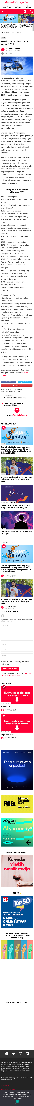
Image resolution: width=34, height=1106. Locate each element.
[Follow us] (28, 11)
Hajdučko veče (7, 734)
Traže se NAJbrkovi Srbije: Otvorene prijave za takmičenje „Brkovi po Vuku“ (16, 479)
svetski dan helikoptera (11, 391)
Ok (17, 1101)
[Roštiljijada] (17, 695)
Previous (1, 22)
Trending (4, 687)
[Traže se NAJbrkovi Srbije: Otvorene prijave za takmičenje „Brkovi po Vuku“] (17, 466)
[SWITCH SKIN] (25, 11)
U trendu (27, 8)
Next (33, 22)
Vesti (3, 444)
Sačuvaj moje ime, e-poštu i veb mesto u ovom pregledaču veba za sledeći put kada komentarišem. (15, 663)
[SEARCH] (31, 11)
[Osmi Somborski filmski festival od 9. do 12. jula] (17, 520)
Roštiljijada (5, 706)
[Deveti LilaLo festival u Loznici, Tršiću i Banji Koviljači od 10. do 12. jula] (17, 494)
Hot (4, 428)
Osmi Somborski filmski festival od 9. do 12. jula (17, 532)
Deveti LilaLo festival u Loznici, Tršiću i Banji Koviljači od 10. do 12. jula (17, 506)
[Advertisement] (17, 980)
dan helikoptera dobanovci (12, 389)
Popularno (7, 8)
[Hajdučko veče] (17, 723)
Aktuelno (17, 8)
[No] (15, 1103)
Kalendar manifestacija (8, 1089)
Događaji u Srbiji (5, 1085)
